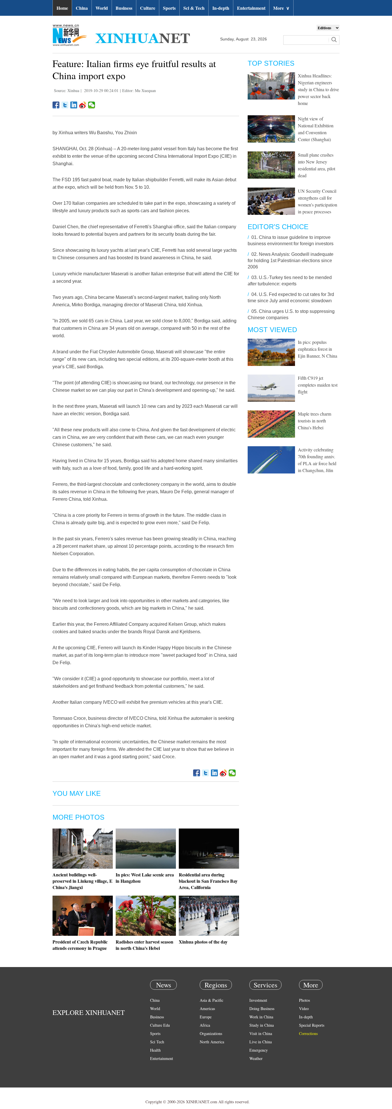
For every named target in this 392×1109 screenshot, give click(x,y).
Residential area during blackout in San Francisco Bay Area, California (208, 880)
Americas (207, 1008)
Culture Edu (160, 1025)
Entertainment (251, 8)
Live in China (260, 1041)
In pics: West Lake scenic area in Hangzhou (145, 877)
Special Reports (311, 1025)
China (82, 8)
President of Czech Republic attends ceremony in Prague (80, 944)
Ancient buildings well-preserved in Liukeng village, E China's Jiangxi (82, 880)
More (281, 8)
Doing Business (261, 1008)
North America (212, 1041)
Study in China (261, 1025)
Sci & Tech (194, 8)
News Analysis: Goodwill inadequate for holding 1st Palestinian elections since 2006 (290, 260)
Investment (258, 1000)
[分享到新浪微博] (82, 105)
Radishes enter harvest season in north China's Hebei (144, 944)
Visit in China (260, 1033)
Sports (169, 8)
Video (304, 1008)
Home (62, 8)
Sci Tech (157, 1041)
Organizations (211, 1033)
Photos (304, 1000)
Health (155, 1050)
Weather (256, 1058)
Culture (147, 8)
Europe (205, 1017)
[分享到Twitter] (65, 105)
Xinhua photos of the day (203, 941)
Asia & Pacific (211, 1000)
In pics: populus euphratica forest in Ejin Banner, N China (317, 349)
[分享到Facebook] (56, 105)
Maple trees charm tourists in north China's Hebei (314, 420)
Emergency (258, 1050)
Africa (205, 1025)
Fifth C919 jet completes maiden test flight (317, 385)
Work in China (261, 1017)
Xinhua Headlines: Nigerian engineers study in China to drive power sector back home (318, 89)
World (102, 8)
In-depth (220, 8)
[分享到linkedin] (73, 105)
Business (124, 8)
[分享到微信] (91, 105)
